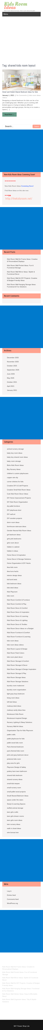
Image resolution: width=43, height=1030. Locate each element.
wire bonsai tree (13, 832)
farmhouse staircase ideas (16, 526)
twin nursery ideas (13, 824)
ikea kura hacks (12, 571)
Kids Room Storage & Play (16, 673)
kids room (10, 596)
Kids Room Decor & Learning (17, 616)
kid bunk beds (12, 579)
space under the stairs (15, 800)
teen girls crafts (12, 812)
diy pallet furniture (13, 506)
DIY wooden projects (14, 518)
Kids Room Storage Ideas (16, 677)
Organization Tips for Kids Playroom (20, 730)
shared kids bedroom (14, 775)
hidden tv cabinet (13, 547)
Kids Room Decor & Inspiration (18, 612)
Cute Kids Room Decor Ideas (17, 494)
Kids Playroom (12, 592)
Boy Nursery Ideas (13, 469)
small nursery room (14, 787)
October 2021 (12, 382)
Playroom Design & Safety (16, 767)
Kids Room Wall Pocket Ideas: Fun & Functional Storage (20, 267)
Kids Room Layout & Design (17, 649)
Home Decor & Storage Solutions (19, 559)
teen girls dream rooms (15, 816)
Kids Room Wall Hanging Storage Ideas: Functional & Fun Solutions (21, 286)
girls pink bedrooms (14, 539)
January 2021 (12, 390)
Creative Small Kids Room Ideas (18, 490)
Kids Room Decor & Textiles (17, 624)
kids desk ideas (12, 588)
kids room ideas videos (15, 645)
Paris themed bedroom (15, 747)
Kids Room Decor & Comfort (17, 608)
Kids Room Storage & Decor (17, 665)
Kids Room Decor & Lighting (17, 620)
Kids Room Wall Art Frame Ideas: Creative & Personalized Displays (22, 260)
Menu (5, 14)
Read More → (9, 114)
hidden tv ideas (12, 551)
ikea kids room (12, 567)
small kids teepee (13, 783)
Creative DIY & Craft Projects (17, 486)
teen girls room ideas (14, 820)
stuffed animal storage (15, 808)
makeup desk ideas (14, 706)
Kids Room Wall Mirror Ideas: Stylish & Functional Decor (21, 273)
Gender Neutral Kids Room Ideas (19, 530)
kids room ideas (12, 641)
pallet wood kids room (15, 743)
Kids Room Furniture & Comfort (18, 632)
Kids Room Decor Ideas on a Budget (20, 628)
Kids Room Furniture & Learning (18, 637)
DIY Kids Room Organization (17, 502)
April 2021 (10, 386)
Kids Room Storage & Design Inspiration (21, 669)
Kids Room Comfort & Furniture (18, 600)
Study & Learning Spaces (16, 804)
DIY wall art (11, 514)
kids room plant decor (15, 657)
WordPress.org (12, 903)
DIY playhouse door (14, 510)
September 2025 (13, 370)
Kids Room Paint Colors (15, 653)
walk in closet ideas (14, 828)
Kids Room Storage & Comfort (18, 661)
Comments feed (13, 899)
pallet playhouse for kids (16, 739)
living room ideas (13, 698)
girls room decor (13, 543)
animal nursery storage (15, 449)
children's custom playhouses (17, 473)
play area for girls (13, 763)
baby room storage (14, 461)
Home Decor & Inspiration (16, 555)
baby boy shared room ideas (17, 457)
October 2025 (12, 366)
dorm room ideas (13, 522)
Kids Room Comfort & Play (16, 604)
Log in (9, 891)
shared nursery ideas (14, 779)
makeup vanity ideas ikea (16, 710)
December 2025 (13, 357)
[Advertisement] (21, 39)
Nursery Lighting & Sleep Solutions (19, 722)
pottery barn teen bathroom (17, 771)
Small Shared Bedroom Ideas (17, 796)
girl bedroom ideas (14, 535)
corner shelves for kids (15, 481)
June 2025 (11, 374)
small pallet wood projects (16, 792)
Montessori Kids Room (15, 714)
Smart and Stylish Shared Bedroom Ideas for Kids (20, 92)
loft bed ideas (12, 702)
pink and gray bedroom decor (17, 755)
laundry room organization (16, 690)
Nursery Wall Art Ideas (15, 726)
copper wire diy (12, 477)
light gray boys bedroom (16, 694)
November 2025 (13, 362)
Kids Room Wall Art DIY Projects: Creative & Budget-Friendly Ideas (22, 279)
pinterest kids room (14, 759)
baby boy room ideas (14, 453)
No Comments (21, 95)
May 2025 (10, 378)
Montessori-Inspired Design (17, 718)
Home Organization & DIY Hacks (19, 563)
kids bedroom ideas (14, 583)
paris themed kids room (15, 751)
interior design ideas (14, 575)
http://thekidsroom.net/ (18, 198)
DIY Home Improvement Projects (19, 498)
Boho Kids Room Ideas (15, 465)
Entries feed (11, 895)
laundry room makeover (15, 685)
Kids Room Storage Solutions (17, 681)
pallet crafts (11, 734)
